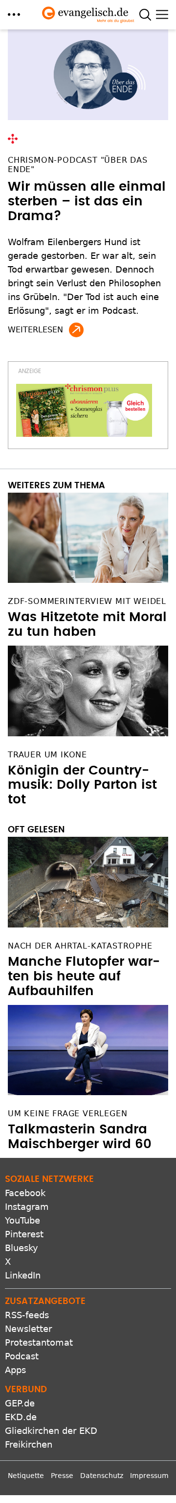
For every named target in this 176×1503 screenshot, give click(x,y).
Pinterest (24, 1234)
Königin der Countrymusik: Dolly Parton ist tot (82, 785)
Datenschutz (101, 1475)
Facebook (25, 1193)
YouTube (22, 1220)
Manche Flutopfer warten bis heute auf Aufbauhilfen (84, 976)
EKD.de (21, 1417)
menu (14, 14)
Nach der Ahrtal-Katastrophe (80, 946)
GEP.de (20, 1403)
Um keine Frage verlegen (67, 1113)
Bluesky (21, 1248)
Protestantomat (39, 1342)
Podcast (22, 1356)
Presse (62, 1475)
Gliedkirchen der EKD (51, 1431)
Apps (15, 1370)
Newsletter (28, 1329)
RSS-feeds (27, 1315)
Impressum (149, 1475)
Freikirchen (28, 1444)
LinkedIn (23, 1275)
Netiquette (26, 1475)
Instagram (27, 1207)
